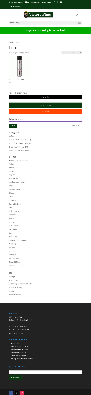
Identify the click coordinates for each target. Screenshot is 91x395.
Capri (11, 186)
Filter (13, 126)
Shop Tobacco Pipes (17, 150)
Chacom (12, 193)
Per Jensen (13, 247)
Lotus (11, 233)
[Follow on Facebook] (11, 393)
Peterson (12, 251)
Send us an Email (16, 333)
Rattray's (12, 255)
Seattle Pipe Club (16, 266)
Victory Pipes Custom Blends (20, 284)
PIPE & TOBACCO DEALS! (18, 140)
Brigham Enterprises (17, 182)
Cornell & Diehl (15, 204)
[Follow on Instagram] (22, 393)
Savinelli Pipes (14, 262)
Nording (12, 244)
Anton (11, 164)
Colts (11, 196)
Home (11, 42)
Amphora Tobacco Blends (19, 160)
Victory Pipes (14, 280)
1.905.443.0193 (21, 326)
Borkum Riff (13, 178)
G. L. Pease (13, 226)
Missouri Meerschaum (18, 240)
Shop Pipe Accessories (18, 143)
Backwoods (13, 171)
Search (45, 97)
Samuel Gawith (15, 258)
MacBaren (13, 236)
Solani (11, 269)
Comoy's (12, 200)
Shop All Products (45, 105)
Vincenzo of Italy (15, 287)
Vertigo (12, 276)
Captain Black (14, 189)
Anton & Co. (13, 167)
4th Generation (15, 295)
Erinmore (12, 215)
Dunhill (12, 207)
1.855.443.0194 (23, 329)
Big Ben (12, 175)
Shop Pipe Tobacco (16, 147)
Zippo (11, 291)
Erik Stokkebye (14, 211)
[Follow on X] (16, 393)
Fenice (11, 222)
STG (10, 273)
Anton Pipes (15, 343)
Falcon (11, 218)
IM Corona (13, 229)
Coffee (11, 136)
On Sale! (45, 111)
